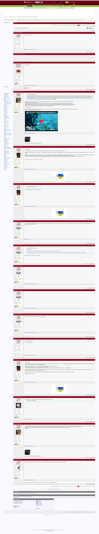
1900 (87, 25)
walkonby (18, 93)
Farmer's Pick (6, 108)
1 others (34, 49)
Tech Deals (33, 4)
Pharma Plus (6, 142)
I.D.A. (5, 119)
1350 (65, 25)
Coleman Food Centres (7, 102)
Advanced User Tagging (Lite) (44, 529)
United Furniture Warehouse (6, 165)
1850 (78, 25)
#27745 (94, 314)
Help (70, 2)
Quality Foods (6, 146)
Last (93, 25)
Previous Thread (52, 489)
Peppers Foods (6, 140)
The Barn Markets (6, 158)
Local (66, 6)
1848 (74, 25)
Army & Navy (6, 96)
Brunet (5, 99)
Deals (30, 4)
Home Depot (6, 116)
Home (28, 4)
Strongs (5, 156)
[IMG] (37, 502)
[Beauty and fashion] (68, 4)
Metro (5, 132)
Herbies (5, 115)
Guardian (5, 114)
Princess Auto (6, 144)
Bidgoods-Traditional (7, 98)
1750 (68, 25)
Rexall (5, 149)
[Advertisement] (33, 58)
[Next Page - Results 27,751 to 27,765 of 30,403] (92, 25)
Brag (60, 6)
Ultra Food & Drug (6, 163)
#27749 (94, 423)
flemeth (18, 34)
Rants (57, 4)
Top (52, 6)
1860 (85, 25)
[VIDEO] (37, 503)
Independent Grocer (7, 121)
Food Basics (6, 109)
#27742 (94, 245)
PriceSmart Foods (6, 143)
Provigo (5, 145)
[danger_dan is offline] (18, 71)
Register (73, 2)
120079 (91, 28)
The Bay (5, 159)
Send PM (87, 243)
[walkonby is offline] (18, 100)
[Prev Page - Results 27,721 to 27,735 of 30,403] (61, 25)
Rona (5, 150)
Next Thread (57, 489)
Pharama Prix (6, 141)
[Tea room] (66, 4)
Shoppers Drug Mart (7, 153)
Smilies (37, 501)
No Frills (5, 137)
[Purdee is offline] (18, 405)
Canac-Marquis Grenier (7, 101)
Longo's (5, 127)
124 (19, 414)
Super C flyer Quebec (7, 157)
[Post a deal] (74, 4)
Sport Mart (5, 155)
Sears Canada (6, 152)
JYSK (5, 123)
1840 (72, 25)
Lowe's (5, 128)
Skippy (26, 49)
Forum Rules (37, 508)
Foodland (5, 110)
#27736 (94, 32)
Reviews (54, 4)
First (59, 25)
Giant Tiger (5, 112)
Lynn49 (28, 49)
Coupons (37, 4)
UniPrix (5, 164)
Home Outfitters (6, 118)
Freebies (43, 4)
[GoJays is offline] (18, 228)
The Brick (5, 160)
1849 (76, 25)
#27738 (94, 91)
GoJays (31, 49)
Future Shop (6, 111)
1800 (70, 25)
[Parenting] (71, 4)
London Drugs (6, 126)
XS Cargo (5, 168)
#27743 (94, 265)
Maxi (4, 131)
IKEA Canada (6, 120)
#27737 (94, 62)
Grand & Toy (6, 113)
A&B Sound (5, 94)
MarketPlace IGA (6, 130)
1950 (89, 25)
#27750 (94, 459)
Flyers (40, 4)
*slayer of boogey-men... (17, 496)
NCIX (5, 136)
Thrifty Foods (6, 161)
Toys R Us (5, 162)
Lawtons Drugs (6, 124)
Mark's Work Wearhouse (7, 129)
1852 (83, 25)
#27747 (94, 359)
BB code (37, 500)
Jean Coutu (5, 122)
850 (63, 25)
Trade (72, 6)
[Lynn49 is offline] (18, 155)
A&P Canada (6, 95)
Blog (25, 6)
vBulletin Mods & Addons (51, 529)
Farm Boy (5, 107)
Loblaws (5, 125)
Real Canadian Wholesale (8, 148)
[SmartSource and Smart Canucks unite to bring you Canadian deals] (8, 89)
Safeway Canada (6, 151)
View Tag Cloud (16, 497)
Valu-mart (5, 166)
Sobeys (5, 154)
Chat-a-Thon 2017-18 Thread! (22, 28)
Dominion (5, 104)
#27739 (94, 146)
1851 (80, 25)
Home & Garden (60, 4)
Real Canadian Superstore (8, 147)
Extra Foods (6, 105)
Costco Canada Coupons (7, 103)
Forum (30, 6)
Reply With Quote (92, 243)
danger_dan (18, 64)
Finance (51, 4)
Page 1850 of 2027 (54, 25)
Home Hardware (6, 117)
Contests (47, 4)
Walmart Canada (6, 167)
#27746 (94, 338)
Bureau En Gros (6, 100)
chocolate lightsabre (28, 496)
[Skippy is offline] (18, 467)
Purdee (26, 332)
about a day (23, 496)
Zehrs (5, 169)
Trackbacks (38, 505)
